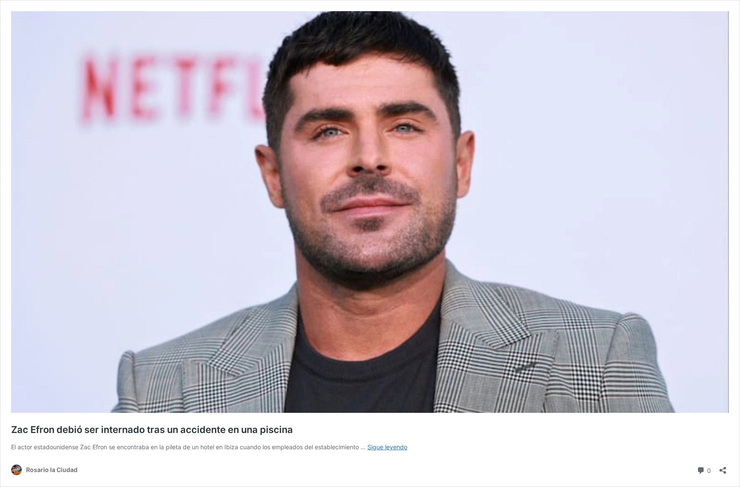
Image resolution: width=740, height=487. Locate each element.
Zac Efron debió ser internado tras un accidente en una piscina (152, 429)
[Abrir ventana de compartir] (723, 467)
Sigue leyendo (387, 447)
